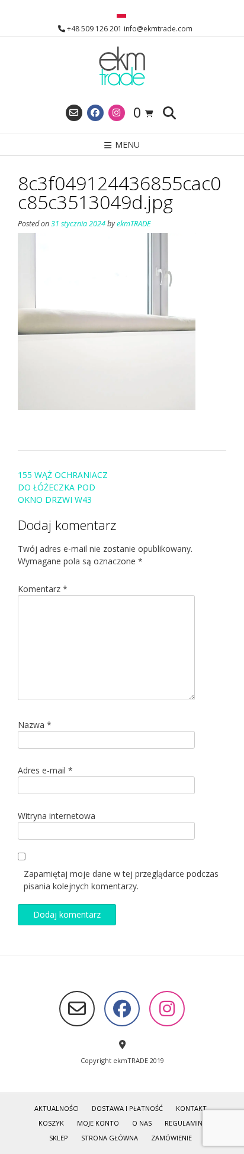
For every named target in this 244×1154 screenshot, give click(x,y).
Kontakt (191, 1108)
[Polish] (121, 15)
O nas (142, 1123)
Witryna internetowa (56, 815)
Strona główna (109, 1137)
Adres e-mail (45, 770)
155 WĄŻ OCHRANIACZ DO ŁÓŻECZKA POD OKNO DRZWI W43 (63, 487)
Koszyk (51, 1123)
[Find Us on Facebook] (95, 113)
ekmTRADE (134, 224)
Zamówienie (171, 1137)
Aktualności (56, 1108)
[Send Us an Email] (74, 113)
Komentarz (43, 588)
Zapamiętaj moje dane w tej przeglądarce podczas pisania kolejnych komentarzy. (121, 880)
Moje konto (98, 1123)
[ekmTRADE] (122, 66)
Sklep (58, 1137)
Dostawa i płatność (127, 1108)
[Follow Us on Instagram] (116, 113)
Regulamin (184, 1123)
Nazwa (35, 724)
